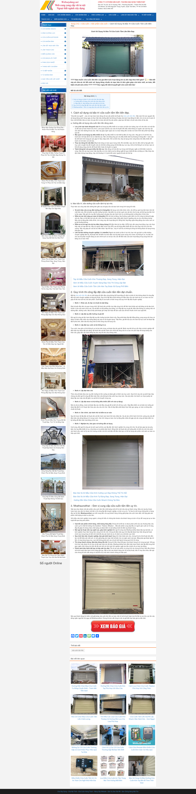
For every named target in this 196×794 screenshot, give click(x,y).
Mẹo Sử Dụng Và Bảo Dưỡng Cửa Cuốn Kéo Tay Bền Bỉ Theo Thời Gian (141, 780)
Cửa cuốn (112, 15)
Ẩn (95, 96)
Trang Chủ (75, 23)
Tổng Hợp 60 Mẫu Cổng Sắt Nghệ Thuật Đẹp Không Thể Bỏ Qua (53, 498)
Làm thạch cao (48, 50)
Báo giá (51, 15)
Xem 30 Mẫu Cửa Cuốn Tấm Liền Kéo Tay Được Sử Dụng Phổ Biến (100, 286)
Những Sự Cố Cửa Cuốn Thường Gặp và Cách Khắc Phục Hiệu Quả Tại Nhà (84, 750)
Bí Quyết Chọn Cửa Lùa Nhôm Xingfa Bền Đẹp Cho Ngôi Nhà (53, 207)
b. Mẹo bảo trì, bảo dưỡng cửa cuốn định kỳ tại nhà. (89, 103)
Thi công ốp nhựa (93, 19)
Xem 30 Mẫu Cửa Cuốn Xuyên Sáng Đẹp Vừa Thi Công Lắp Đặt (99, 282)
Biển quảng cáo (60, 19)
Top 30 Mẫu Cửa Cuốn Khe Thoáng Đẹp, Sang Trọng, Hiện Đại (99, 279)
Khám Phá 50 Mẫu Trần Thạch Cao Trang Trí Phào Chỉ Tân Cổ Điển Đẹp (53, 182)
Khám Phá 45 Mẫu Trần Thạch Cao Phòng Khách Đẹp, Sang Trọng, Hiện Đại (53, 261)
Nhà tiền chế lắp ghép (51, 79)
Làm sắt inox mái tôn (129, 15)
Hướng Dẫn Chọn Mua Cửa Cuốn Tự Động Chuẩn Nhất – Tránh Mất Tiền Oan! (84, 688)
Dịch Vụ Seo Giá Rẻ (114, 791)
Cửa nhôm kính (81, 15)
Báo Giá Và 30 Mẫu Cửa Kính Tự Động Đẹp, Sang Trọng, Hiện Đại (100, 496)
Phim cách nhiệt (48, 62)
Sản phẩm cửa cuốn (99, 23)
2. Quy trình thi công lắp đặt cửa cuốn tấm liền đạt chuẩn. (89, 105)
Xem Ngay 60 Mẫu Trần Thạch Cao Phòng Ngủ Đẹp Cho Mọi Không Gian (53, 313)
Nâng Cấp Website (100, 791)
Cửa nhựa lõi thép (49, 58)
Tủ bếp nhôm (146, 15)
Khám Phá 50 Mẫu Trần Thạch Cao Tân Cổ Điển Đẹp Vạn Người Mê (53, 343)
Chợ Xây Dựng (62, 791)
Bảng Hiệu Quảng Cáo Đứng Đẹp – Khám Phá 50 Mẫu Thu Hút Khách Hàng (53, 129)
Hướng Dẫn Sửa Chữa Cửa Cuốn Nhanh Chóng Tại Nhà (96, 500)
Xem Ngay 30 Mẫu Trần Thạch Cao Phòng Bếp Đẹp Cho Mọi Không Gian (53, 392)
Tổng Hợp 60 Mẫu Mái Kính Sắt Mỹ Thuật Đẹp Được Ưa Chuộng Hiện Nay (53, 448)
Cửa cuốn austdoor (50, 37)
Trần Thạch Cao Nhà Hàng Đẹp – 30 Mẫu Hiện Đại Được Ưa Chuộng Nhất (53, 367)
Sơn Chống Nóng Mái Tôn (130, 791)
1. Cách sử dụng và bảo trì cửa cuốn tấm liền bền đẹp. (88, 99)
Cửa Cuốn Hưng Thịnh (85, 791)
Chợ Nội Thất (72, 791)
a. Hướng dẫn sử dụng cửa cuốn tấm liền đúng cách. (89, 101)
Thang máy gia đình (49, 66)
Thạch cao (45, 19)
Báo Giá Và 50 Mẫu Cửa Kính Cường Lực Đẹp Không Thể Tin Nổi (100, 493)
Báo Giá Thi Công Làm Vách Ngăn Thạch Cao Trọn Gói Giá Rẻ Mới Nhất (53, 556)
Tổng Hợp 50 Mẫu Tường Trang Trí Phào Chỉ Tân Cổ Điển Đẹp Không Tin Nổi (53, 155)
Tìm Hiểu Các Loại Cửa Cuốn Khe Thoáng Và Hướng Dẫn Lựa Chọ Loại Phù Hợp (112, 719)
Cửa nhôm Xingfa (64, 15)
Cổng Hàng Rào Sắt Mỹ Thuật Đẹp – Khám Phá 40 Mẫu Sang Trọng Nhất (53, 472)
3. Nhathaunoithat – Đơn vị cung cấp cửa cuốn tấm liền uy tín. (90, 107)
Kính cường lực (98, 15)
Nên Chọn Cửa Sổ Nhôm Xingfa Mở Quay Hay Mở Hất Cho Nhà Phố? (53, 237)
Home (43, 15)
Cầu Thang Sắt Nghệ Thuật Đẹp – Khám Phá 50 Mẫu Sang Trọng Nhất (53, 535)
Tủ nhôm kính (76, 19)
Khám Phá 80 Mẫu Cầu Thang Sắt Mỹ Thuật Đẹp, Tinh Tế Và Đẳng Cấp (53, 421)
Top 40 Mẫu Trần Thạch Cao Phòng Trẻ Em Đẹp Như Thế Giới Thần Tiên (53, 288)
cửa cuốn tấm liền (81, 295)
